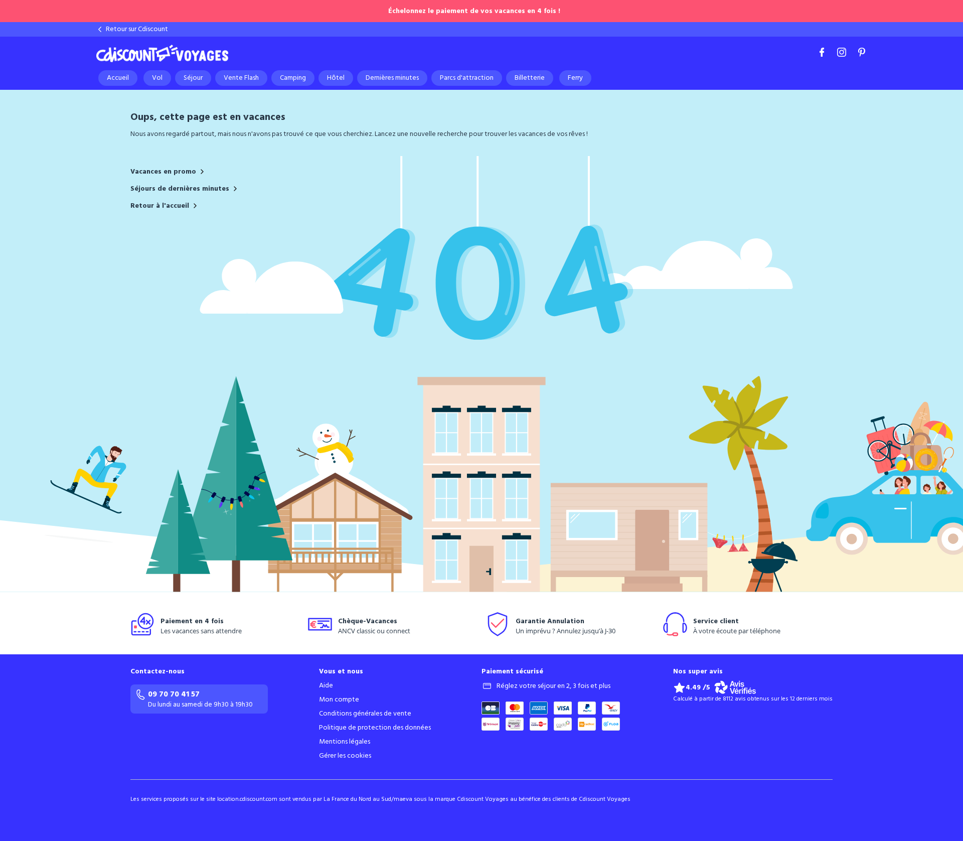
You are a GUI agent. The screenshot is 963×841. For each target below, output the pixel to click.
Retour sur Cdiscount (137, 29)
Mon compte (339, 699)
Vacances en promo (163, 172)
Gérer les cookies (345, 756)
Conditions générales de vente (365, 714)
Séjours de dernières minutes (179, 189)
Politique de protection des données (375, 728)
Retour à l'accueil (159, 206)
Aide (326, 685)
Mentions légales (344, 742)
